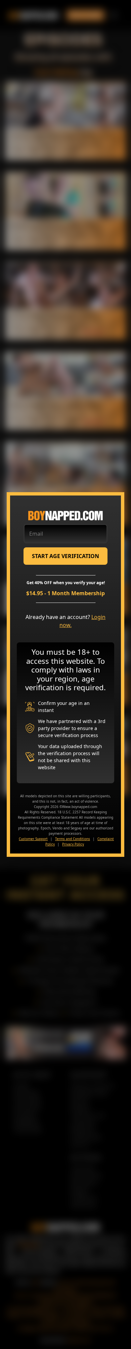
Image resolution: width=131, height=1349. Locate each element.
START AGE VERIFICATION (65, 556)
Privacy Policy (73, 844)
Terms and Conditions (72, 838)
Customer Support (33, 838)
